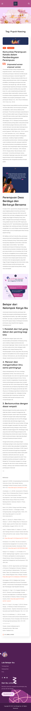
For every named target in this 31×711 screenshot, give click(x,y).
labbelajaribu (10, 634)
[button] (28, 3)
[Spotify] (7, 677)
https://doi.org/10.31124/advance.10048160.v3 (15, 577)
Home (6, 17)
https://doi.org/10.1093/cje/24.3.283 (17, 487)
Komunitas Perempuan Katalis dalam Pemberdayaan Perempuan (14, 55)
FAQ (3, 672)
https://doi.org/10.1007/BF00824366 (18, 548)
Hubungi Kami (5, 669)
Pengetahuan (11, 47)
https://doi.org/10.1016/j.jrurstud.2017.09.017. (17, 538)
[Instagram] (2, 677)
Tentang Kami (5, 666)
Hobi (4, 47)
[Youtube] (4, 677)
